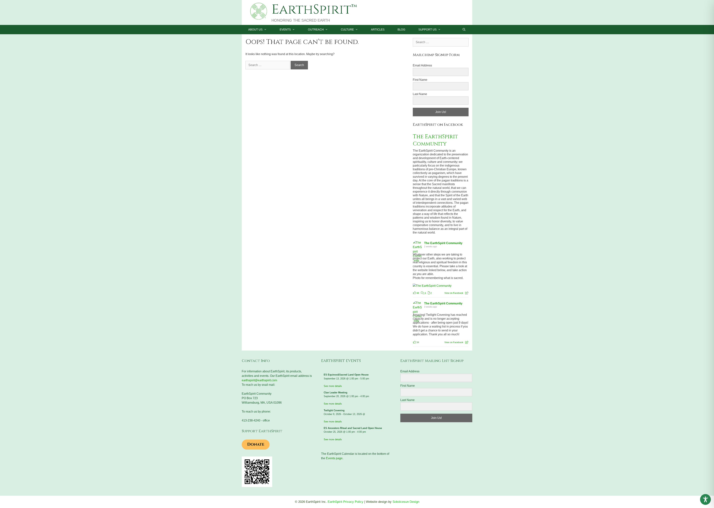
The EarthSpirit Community (435, 140)
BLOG (401, 29)
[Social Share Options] (467, 293)
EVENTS (285, 29)
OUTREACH (316, 29)
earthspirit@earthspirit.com (259, 380)
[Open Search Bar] (464, 29)
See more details (333, 386)
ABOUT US (255, 29)
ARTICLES (378, 29)
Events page (334, 458)
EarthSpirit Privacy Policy (345, 502)
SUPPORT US (427, 29)
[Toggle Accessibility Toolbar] (705, 499)
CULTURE (347, 29)
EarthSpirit (311, 9)
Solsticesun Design (406, 502)
